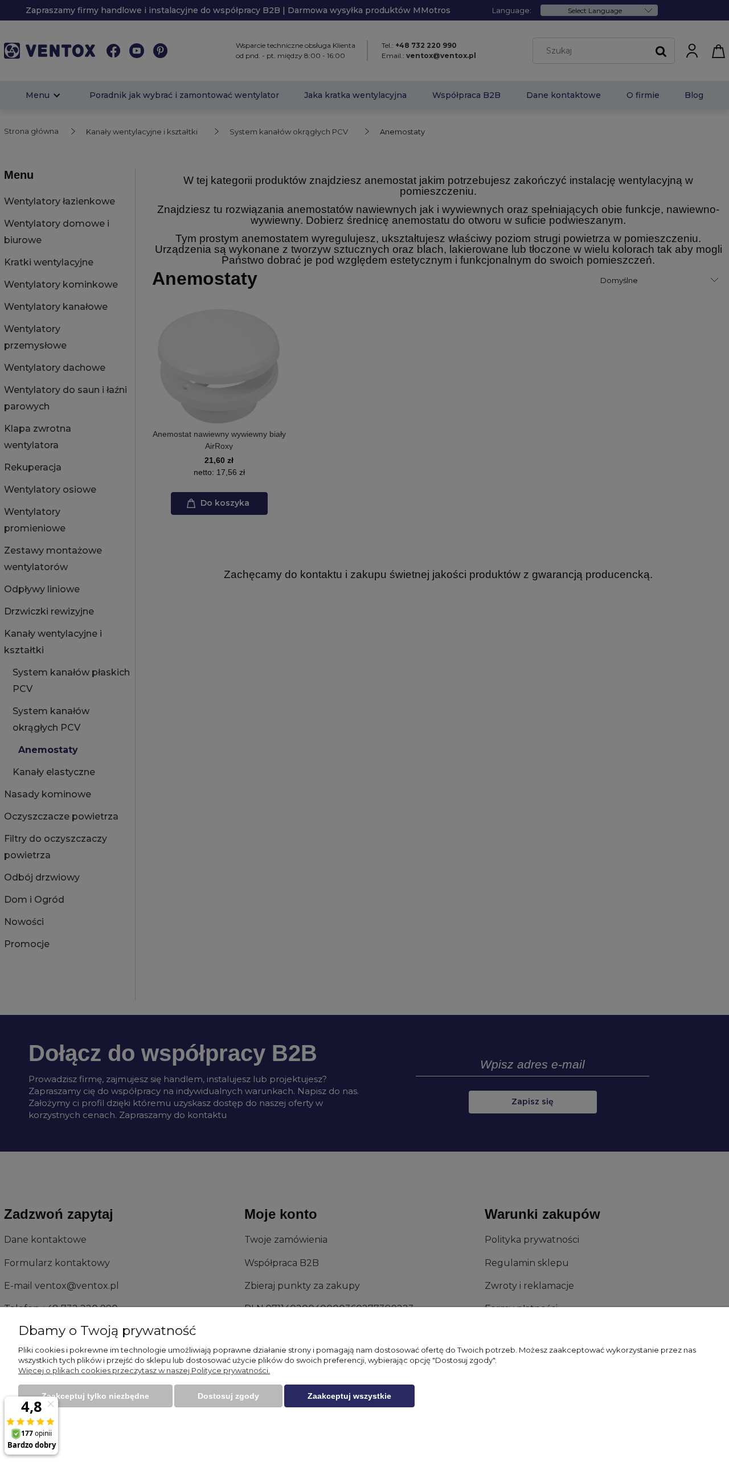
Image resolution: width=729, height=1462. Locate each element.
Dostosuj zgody (228, 1395)
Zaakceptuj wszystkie (349, 1395)
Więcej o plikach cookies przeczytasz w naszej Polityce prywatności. (144, 1370)
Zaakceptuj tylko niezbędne (95, 1395)
